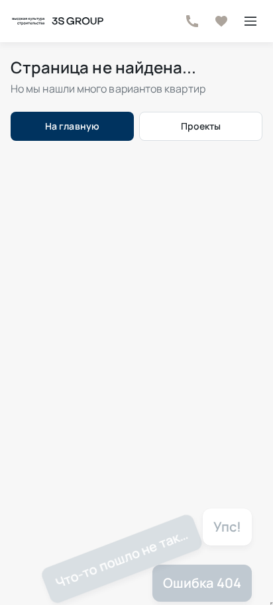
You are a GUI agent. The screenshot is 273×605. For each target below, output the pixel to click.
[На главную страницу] (57, 21)
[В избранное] (221, 21)
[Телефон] (192, 21)
